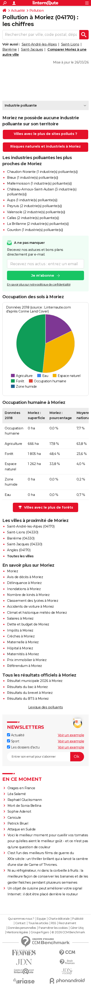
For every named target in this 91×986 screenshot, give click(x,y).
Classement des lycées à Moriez (32, 601)
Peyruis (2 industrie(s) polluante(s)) (34, 206)
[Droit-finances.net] (67, 962)
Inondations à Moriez (24, 589)
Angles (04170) (18, 550)
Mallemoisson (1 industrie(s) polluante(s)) (39, 183)
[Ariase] (24, 980)
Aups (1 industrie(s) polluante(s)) (32, 200)
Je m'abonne (42, 275)
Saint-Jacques (32, 49)
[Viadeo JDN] (67, 971)
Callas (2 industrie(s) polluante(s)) (33, 218)
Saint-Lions (70, 44)
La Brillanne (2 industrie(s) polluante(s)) (38, 224)
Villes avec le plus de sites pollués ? (45, 134)
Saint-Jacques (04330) (24, 544)
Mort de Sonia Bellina (24, 806)
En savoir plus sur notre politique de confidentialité (38, 284)
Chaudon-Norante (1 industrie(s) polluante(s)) (42, 172)
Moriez (12, 571)
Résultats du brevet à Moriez (29, 693)
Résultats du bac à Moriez (27, 687)
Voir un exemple (71, 735)
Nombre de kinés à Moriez (28, 595)
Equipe (41, 918)
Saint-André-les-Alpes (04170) (31, 526)
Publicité (77, 918)
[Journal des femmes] (24, 953)
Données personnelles (22, 928)
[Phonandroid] (67, 981)
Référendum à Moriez (24, 666)
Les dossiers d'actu (24, 747)
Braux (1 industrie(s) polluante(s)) (32, 177)
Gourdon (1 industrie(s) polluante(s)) (35, 230)
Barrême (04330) (21, 538)
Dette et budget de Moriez (28, 624)
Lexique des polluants (45, 707)
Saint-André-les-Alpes (39, 44)
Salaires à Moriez (20, 618)
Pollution (36, 10)
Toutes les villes (20, 556)
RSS (53, 923)
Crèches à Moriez (21, 636)
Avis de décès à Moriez (25, 577)
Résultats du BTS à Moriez (28, 698)
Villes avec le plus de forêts (48, 507)
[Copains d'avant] (24, 971)
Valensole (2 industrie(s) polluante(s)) (36, 212)
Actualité (18, 10)
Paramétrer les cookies (52, 928)
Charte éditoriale (59, 918)
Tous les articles (38, 923)
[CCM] (67, 953)
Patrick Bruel (17, 823)
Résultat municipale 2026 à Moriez (35, 681)
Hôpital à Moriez (20, 648)
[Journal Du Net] (24, 962)
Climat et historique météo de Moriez (37, 612)
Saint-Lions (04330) (22, 532)
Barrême (9, 49)
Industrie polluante (21, 105)
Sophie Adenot (19, 811)
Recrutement (67, 923)
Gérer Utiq (77, 928)
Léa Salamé (16, 794)
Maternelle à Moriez (23, 642)
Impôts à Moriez (20, 630)
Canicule (14, 817)
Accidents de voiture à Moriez (30, 606)
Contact (20, 923)
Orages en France (21, 788)
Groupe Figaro (40, 932)
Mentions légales (17, 932)
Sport (14, 741)
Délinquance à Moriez (24, 583)
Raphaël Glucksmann (24, 800)
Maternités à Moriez (23, 654)
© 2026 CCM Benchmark (68, 932)
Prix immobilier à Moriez (26, 660)
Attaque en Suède (21, 829)
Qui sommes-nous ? (21, 918)
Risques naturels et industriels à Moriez (45, 146)
